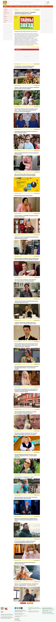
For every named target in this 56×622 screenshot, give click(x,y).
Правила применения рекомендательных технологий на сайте (48, 610)
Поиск (47, 3)
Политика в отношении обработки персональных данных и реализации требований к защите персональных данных (48, 608)
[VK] (15, 608)
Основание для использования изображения (48, 613)
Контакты (48, 2)
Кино (23, 6)
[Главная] (2, 608)
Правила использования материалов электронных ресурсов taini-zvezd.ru (47, 612)
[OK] (17, 608)
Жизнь (32, 6)
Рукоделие (38, 6)
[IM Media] (6, 608)
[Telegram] (19, 608)
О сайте (47, 1)
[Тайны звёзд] (14, 9)
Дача (43, 6)
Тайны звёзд (5, 3)
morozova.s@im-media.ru (35, 611)
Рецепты (11, 6)
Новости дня (18, 172)
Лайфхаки (5, 6)
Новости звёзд (18, 85)
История (27, 6)
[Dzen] (21, 608)
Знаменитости (17, 6)
